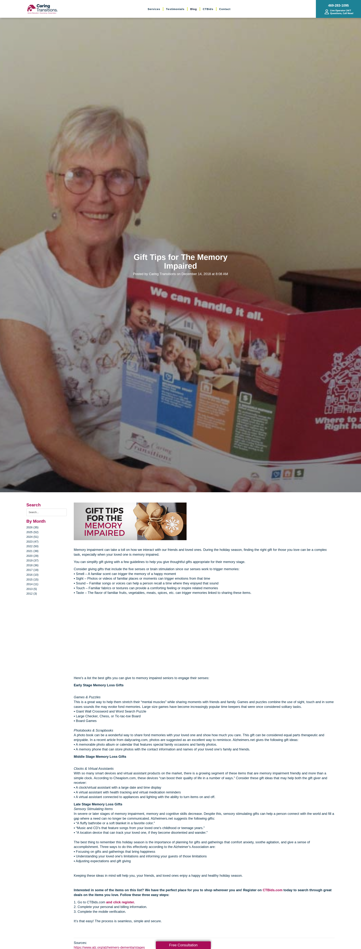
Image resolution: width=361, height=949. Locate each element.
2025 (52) (32, 532)
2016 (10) (32, 574)
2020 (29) (32, 555)
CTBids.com (272, 890)
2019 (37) (32, 560)
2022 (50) (32, 546)
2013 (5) (31, 588)
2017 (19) (32, 569)
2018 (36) (32, 565)
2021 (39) (32, 551)
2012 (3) (31, 593)
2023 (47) (32, 541)
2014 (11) (32, 584)
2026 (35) (32, 527)
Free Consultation (183, 945)
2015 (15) (32, 579)
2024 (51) (32, 536)
